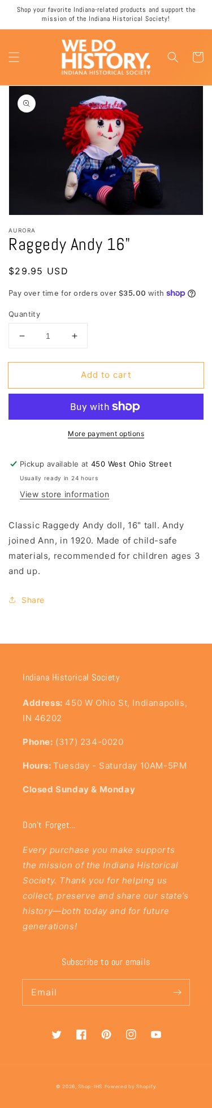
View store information (64, 494)
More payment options (106, 433)
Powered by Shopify (131, 1086)
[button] (14, 57)
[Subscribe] (177, 992)
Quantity (24, 313)
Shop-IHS (90, 1086)
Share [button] (33, 600)
